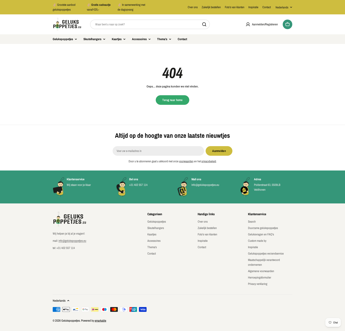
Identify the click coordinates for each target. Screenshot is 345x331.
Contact (266, 7)
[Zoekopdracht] (204, 24)
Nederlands (282, 7)
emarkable (100, 320)
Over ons (193, 7)
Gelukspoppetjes (70, 320)
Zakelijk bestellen (211, 7)
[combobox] (150, 24)
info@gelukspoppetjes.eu (72, 241)
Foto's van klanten (234, 7)
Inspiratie (253, 7)
